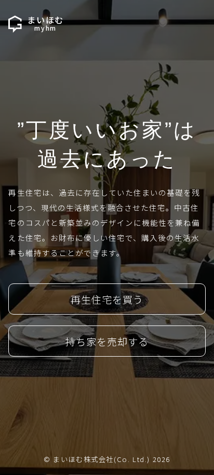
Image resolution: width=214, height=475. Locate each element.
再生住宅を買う (107, 299)
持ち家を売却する (107, 341)
